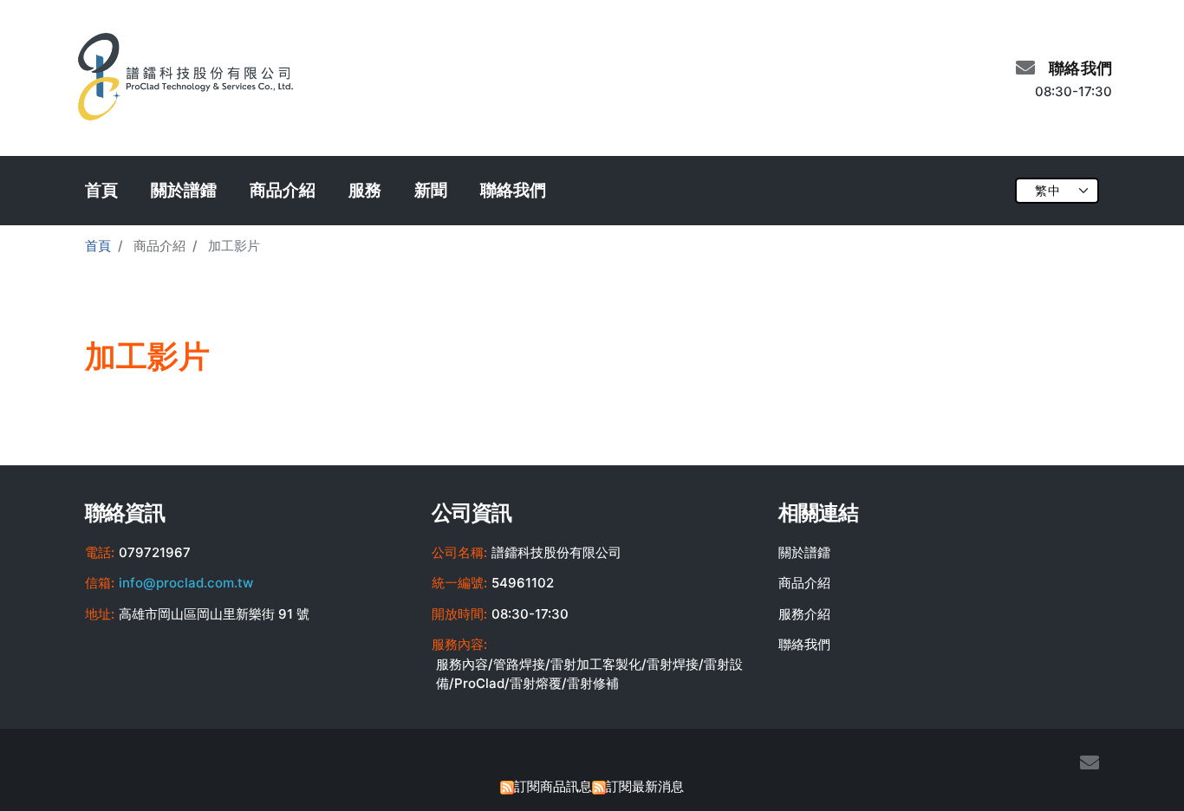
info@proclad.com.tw (186, 582)
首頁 (101, 190)
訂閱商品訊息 (553, 786)
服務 (364, 190)
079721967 (155, 552)
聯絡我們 (513, 190)
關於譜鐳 (184, 190)
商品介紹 (283, 190)
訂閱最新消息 (645, 786)
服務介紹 (804, 614)
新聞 (430, 190)
